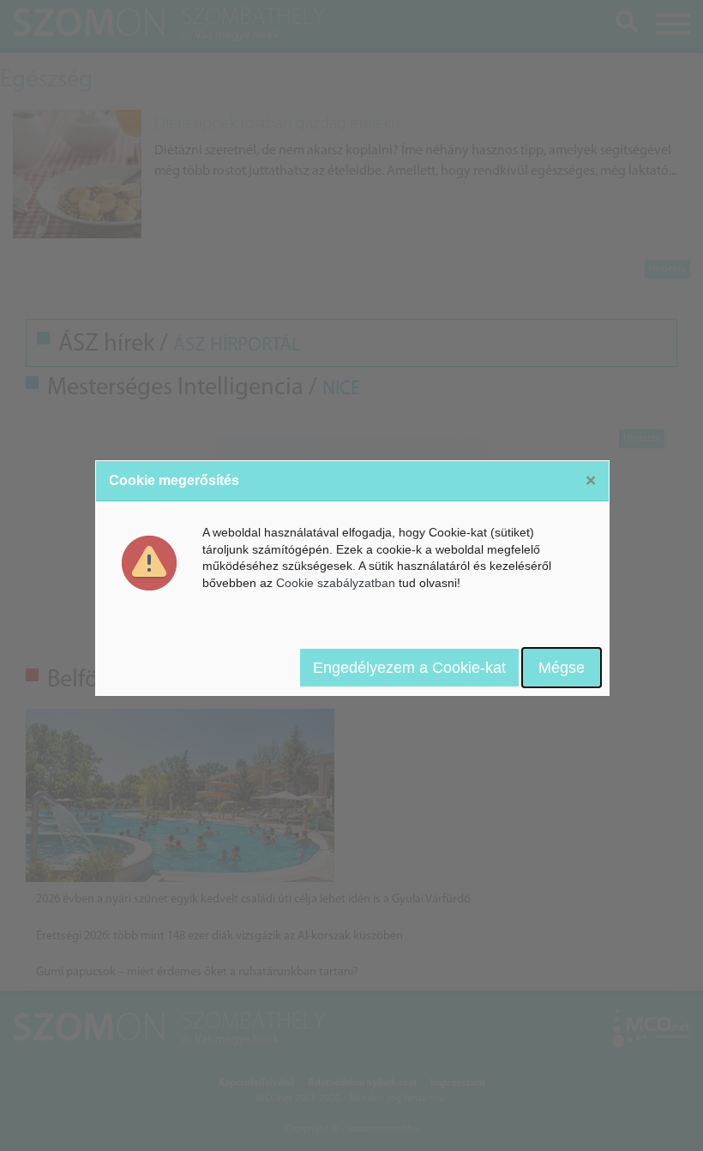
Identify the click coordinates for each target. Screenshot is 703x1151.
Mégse (561, 667)
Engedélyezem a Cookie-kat (409, 667)
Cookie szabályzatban (335, 583)
